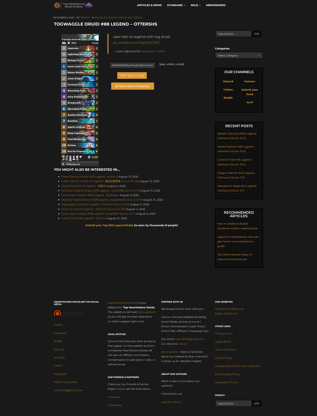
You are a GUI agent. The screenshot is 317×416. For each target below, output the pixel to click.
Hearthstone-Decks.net (122, 302)
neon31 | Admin (171, 402)
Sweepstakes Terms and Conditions (237, 366)
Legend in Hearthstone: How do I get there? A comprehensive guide (238, 241)
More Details (169, 352)
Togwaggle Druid (115, 17)
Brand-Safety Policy (227, 374)
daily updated (146, 312)
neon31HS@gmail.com (68, 390)
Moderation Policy (226, 382)
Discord (228, 81)
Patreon (249, 81)
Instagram (60, 374)
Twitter (228, 89)
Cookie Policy (223, 358)
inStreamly (115, 405)
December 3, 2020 (153, 51)
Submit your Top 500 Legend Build (109, 225)
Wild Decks (135, 17)
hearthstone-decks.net (229, 309)
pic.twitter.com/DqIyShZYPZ (136, 42)
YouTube (59, 357)
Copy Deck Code (132, 75)
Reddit (228, 97)
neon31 (84, 17)
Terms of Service (225, 349)
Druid (99, 17)
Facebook (60, 333)
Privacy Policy (224, 333)
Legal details (223, 341)
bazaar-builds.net (226, 313)
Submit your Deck (65, 382)
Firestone (114, 397)
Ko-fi (250, 102)
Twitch (58, 365)
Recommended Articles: (239, 214)
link (118, 388)
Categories (222, 48)
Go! (256, 33)
